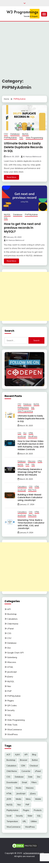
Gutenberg (12, 657)
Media (18, 799)
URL (24, 821)
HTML (31, 433)
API (9, 609)
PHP (27, 464)
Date (30, 777)
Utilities (34, 821)
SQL (21, 137)
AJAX (17, 754)
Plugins (10, 700)
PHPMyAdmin (10, 137)
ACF (8, 754)
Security (11, 710)
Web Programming (34, 137)
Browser (23, 760)
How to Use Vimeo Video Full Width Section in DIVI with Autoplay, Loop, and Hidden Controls (31, 445)
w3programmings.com (33, 853)
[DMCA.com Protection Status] (25, 845)
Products (38, 810)
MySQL (25, 134)
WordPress (32, 436)
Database (15, 134)
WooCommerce (14, 729)
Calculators (22, 486)
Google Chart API (15, 652)
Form (9, 788)
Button (35, 760)
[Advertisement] (24, 47)
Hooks (18, 788)
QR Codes (12, 705)
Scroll (9, 816)
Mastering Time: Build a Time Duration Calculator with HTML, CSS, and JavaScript (31, 524)
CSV (6, 134)
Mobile (38, 799)
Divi (24, 433)
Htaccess (31, 461)
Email (24, 782)
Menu (28, 799)
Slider (30, 816)
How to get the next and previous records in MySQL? (22, 228)
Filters (34, 782)
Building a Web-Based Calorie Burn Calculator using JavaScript (30, 497)
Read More (11, 177)
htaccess (30, 788)
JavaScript (22, 436)
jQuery (10, 676)
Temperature (12, 821)
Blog (34, 754)
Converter (26, 771)
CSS (19, 433)
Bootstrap (12, 614)
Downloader (12, 782)
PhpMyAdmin (12, 810)
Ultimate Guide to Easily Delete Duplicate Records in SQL (23, 147)
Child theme (12, 623)
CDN (23, 766)
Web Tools (32, 490)
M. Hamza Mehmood (32, 156)
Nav (9, 686)
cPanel (10, 628)
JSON (9, 799)
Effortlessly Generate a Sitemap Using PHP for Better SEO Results (30, 472)
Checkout (34, 766)
